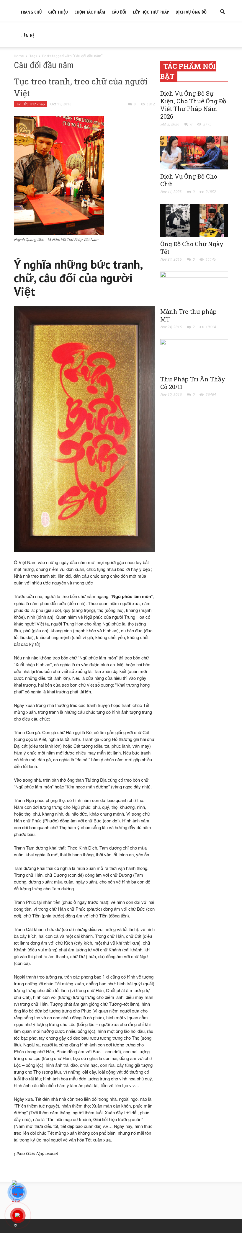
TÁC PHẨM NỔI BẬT (188, 71)
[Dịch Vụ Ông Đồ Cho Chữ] (194, 152)
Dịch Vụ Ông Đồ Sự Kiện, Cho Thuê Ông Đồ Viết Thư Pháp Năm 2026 (193, 104)
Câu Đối (119, 12)
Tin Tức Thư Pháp (30, 104)
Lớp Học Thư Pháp (151, 12)
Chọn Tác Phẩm (89, 12)
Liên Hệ (27, 35)
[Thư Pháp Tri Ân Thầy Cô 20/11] (194, 355)
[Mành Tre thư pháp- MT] (194, 287)
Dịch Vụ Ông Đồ (191, 12)
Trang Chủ (31, 12)
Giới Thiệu (58, 12)
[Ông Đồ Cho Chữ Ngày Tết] (194, 220)
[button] (223, 11)
